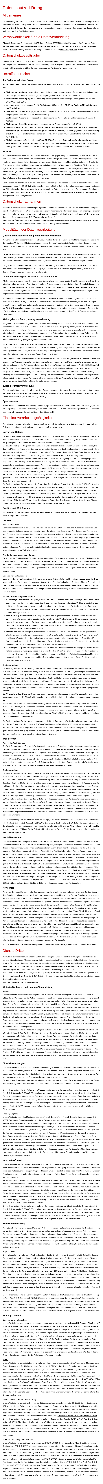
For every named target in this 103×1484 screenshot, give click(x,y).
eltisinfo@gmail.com (68, 49)
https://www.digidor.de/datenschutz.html (74, 1004)
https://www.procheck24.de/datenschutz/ (75, 1459)
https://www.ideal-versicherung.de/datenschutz (77, 1416)
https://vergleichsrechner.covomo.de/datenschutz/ (29, 1339)
